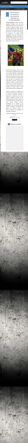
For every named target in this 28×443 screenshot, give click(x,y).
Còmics (15, 117)
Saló (19, 117)
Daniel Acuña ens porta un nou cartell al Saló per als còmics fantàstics (14, 16)
